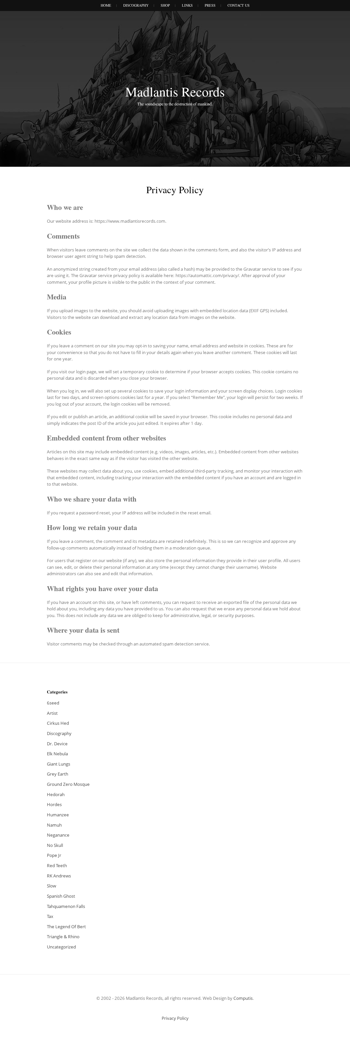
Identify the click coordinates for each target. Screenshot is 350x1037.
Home (106, 5)
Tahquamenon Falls (66, 906)
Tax (50, 916)
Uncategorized (61, 947)
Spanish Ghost (61, 896)
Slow (51, 886)
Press (210, 5)
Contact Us (239, 5)
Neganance (58, 835)
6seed (53, 703)
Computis (243, 998)
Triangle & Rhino (63, 937)
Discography (136, 5)
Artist (52, 713)
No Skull (55, 845)
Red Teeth (57, 865)
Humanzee (58, 815)
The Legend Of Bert (66, 927)
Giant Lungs (58, 764)
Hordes (54, 804)
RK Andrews (59, 876)
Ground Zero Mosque (68, 784)
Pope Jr (54, 855)
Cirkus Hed (58, 723)
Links (187, 5)
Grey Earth (57, 774)
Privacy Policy (175, 1018)
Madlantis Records (175, 91)
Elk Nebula (57, 754)
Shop (165, 5)
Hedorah (56, 794)
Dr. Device (57, 744)
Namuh (54, 825)
